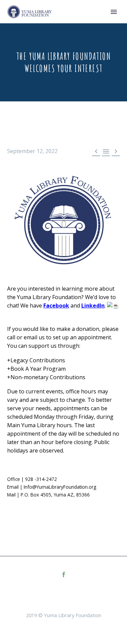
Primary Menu (114, 12)
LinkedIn (93, 305)
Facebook (56, 305)
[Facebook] (63, 574)
